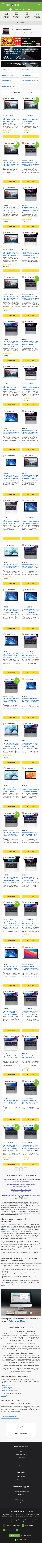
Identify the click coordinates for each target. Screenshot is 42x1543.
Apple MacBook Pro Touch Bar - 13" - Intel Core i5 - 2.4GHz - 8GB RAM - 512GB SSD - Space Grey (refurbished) (11, 836)
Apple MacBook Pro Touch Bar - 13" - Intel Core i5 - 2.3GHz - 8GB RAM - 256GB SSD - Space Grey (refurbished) (11, 702)
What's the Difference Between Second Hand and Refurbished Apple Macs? (21, 1196)
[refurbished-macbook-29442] (11, 641)
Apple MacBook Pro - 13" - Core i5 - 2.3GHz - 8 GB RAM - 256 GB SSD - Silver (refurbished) (30, 254)
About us (21, 1463)
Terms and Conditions (21, 1460)
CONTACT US (17, 9)
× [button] (40, 1510)
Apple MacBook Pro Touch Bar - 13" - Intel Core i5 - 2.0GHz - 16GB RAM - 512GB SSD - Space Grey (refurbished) (11, 925)
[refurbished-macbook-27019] (30, 596)
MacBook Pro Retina (7, 75)
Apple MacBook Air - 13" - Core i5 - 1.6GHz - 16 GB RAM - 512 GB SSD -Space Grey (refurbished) (10, 969)
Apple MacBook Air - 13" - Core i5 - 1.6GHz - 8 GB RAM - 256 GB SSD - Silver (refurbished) (11, 567)
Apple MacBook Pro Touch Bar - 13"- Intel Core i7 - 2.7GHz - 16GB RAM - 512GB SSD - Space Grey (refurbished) (30, 1059)
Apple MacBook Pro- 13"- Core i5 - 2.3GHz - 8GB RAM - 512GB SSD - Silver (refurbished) (30, 879)
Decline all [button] (27, 1535)
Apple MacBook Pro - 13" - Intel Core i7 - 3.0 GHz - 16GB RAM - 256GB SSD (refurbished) (10, 388)
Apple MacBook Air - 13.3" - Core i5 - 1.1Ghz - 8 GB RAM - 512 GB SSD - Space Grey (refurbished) (30, 611)
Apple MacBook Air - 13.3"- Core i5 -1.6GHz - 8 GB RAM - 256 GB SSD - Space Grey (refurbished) (11, 611)
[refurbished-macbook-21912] (11, 864)
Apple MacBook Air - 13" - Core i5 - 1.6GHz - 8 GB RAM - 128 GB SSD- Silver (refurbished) (11, 433)
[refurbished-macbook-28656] (11, 1132)
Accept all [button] (14, 1535)
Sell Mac (21, 1503)
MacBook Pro (25, 70)
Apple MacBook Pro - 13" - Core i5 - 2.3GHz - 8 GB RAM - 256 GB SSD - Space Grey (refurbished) (30, 210)
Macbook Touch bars (27, 75)
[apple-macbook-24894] (11, 953)
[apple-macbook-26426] (30, 998)
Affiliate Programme (21, 1500)
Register (18, 1)
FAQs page (11, 1284)
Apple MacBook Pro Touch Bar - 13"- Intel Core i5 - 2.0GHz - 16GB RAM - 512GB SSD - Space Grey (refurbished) (30, 657)
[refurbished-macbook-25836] (11, 1087)
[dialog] (21, 1525)
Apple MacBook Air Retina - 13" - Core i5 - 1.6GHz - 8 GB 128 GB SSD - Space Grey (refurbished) (30, 701)
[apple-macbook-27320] (11, 417)
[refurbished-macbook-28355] (11, 685)
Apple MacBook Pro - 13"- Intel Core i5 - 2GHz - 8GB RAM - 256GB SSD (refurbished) (30, 344)
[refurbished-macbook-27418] (11, 819)
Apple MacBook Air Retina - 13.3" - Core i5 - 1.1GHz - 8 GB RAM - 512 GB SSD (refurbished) (11, 790)
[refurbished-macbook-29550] (30, 953)
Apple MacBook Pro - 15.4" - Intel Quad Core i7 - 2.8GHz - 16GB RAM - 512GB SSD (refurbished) (30, 477)
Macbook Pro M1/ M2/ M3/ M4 (30, 81)
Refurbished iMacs (17, 1321)
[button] (11, 131)
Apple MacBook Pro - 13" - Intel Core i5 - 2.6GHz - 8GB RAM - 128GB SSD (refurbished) (11, 210)
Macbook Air (29, 49)
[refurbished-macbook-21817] (11, 730)
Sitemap (21, 1466)
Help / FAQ (4, 1396)
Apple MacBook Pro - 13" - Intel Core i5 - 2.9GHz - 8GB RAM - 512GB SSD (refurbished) (11, 165)
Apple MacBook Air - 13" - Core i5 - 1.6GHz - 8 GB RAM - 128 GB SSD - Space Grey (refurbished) (11, 477)
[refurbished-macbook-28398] (11, 909)
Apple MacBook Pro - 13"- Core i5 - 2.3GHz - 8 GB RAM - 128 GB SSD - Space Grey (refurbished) (30, 165)
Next (25, 1169)
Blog (21, 1497)
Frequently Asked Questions (21, 1491)
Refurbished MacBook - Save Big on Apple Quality (21, 1184)
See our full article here (10, 1416)
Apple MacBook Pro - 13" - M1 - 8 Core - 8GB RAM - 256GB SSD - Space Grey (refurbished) (10, 1147)
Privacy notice (21, 1457)
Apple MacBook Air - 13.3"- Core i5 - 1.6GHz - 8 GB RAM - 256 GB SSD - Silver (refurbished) (11, 745)
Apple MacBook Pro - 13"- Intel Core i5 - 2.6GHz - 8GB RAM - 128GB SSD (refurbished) (30, 120)
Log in (24, 1)
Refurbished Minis (7, 1389)
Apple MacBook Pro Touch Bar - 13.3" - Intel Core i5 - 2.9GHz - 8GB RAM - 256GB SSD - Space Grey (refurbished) (11, 344)
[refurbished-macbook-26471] (30, 507)
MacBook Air (5, 70)
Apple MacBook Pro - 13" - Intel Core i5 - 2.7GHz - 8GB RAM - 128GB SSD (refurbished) (11, 120)
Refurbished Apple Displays (10, 1390)
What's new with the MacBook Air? (21, 1190)
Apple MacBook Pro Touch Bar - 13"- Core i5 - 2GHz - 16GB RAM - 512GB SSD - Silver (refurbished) (30, 835)
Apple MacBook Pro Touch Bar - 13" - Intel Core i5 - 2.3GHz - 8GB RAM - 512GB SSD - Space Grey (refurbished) (30, 568)
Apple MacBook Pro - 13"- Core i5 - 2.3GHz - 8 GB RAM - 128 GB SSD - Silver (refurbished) (30, 388)
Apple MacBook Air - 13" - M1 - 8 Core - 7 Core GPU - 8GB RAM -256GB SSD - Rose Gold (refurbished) (30, 969)
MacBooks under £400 (8, 86)
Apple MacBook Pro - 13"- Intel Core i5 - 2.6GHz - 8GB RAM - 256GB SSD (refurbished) (11, 299)
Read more (33, 1522)
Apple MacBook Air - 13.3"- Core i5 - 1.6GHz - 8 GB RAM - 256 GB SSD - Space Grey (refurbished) (30, 522)
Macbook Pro (16, 49)
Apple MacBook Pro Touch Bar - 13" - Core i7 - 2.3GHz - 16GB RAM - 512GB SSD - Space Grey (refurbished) (30, 924)
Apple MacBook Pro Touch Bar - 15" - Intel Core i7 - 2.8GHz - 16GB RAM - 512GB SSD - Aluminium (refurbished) (11, 880)
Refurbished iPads (7, 1387)
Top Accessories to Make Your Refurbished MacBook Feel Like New (21, 1179)
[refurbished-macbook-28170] (30, 909)
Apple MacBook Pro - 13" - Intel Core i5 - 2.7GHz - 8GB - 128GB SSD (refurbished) (11, 253)
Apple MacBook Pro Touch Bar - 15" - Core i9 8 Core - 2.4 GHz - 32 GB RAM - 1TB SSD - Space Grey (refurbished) (11, 1104)
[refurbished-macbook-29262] (30, 819)
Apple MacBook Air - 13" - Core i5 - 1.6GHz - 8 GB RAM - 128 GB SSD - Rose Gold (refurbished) (30, 790)
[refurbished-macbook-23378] (30, 239)
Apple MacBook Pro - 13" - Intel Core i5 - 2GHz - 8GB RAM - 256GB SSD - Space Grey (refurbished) (30, 433)
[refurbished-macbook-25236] (30, 730)
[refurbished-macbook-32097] (30, 1087)
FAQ (21, 1451)
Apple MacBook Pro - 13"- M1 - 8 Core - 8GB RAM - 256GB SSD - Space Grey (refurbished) (10, 1013)
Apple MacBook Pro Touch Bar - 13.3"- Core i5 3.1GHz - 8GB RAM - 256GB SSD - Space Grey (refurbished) (30, 745)
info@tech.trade (21, 1480)
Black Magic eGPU (7, 81)
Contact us (21, 1494)
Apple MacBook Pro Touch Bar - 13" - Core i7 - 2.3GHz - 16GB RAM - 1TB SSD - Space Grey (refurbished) (30, 1103)
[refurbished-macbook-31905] (11, 1043)
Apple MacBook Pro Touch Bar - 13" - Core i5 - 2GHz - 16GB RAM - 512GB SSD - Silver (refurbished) (11, 1058)
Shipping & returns (21, 1454)
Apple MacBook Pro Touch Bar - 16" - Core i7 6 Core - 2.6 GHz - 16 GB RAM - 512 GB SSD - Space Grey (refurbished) (30, 1014)
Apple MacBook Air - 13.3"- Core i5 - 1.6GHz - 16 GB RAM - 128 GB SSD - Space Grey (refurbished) (11, 656)
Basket (25, 9)
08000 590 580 (11, 9)
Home (13, 33)
